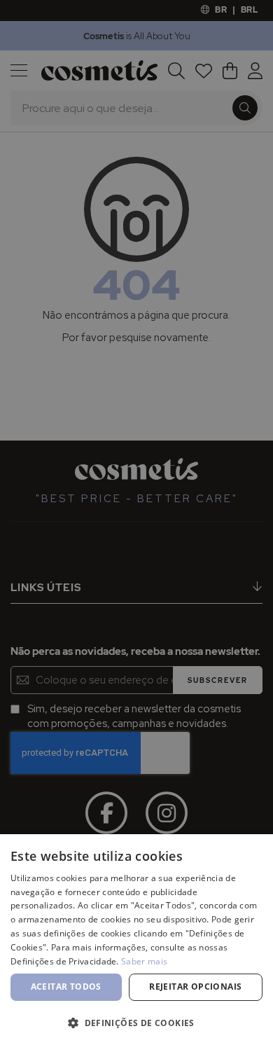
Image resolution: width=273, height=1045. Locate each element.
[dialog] (136, 522)
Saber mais (144, 961)
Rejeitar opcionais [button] (195, 986)
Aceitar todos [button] (66, 986)
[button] (136, 1022)
